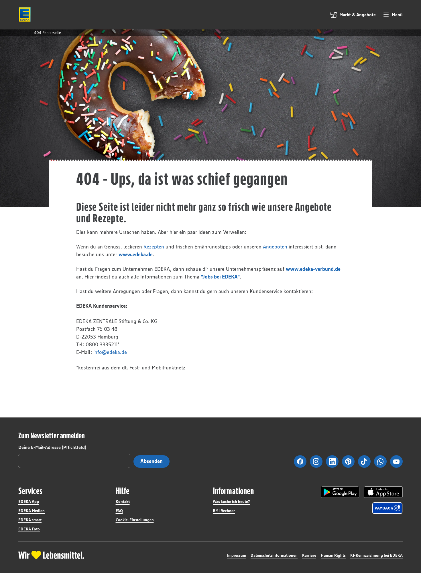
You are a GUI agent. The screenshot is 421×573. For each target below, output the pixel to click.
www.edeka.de (136, 254)
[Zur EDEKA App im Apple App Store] (383, 492)
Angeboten (275, 247)
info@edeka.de (110, 352)
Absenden (151, 461)
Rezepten (153, 247)
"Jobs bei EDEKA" (220, 277)
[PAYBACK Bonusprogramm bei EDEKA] (387, 508)
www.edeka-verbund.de (313, 269)
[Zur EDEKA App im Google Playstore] (340, 492)
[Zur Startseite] (24, 14)
